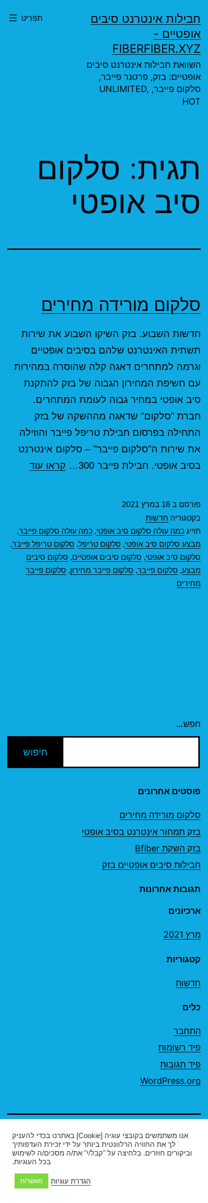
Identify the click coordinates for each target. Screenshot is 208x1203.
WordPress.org (170, 1081)
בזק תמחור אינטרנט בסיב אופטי (141, 832)
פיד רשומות (179, 1047)
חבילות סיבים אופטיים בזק (151, 865)
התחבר (187, 1031)
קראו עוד (48, 465)
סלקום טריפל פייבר (43, 544)
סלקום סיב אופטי (173, 557)
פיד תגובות (180, 1064)
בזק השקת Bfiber (168, 848)
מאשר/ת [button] (31, 1181)
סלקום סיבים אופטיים (107, 557)
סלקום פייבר (157, 570)
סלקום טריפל (99, 544)
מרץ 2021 (182, 934)
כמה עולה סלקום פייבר (55, 531)
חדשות (157, 518)
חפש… (188, 724)
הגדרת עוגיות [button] (71, 1181)
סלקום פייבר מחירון (102, 570)
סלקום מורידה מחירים (121, 304)
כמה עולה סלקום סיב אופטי (140, 531)
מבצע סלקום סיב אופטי (163, 544)
